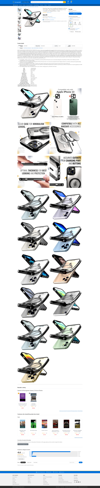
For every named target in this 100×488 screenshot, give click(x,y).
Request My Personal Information (63, 481)
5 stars (30, 451)
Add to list (72, 31)
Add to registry (78, 31)
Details (76, 29)
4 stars (30, 452)
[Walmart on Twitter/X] (76, 482)
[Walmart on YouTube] (78, 482)
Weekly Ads (62, 472)
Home (18, 6)
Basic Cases (36, 6)
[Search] (64, 2)
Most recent (23, 462)
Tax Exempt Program (46, 484)
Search (81, 462)
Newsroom (14, 479)
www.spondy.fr (52, 19)
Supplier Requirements (15, 484)
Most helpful (35, 462)
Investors (13, 481)
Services (29, 479)
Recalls (44, 479)
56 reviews (49, 12)
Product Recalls (45, 482)
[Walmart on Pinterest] (80, 482)
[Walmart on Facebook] (74, 482)
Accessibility (45, 481)
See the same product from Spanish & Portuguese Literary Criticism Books (70, 410)
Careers (13, 478)
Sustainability (14, 482)
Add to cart (75, 13)
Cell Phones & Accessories (23, 6)
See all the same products (78, 437)
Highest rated (29, 462)
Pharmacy (44, 478)
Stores (29, 478)
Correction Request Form (23, 444)
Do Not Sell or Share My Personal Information (65, 482)
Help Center (49, 472)
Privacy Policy (60, 478)
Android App (76, 478)
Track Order (56, 472)
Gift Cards (29, 482)
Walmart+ (29, 481)
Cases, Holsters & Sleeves (30, 6)
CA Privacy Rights (61, 479)
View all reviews (21, 458)
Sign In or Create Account (41, 472)
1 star (30, 456)
